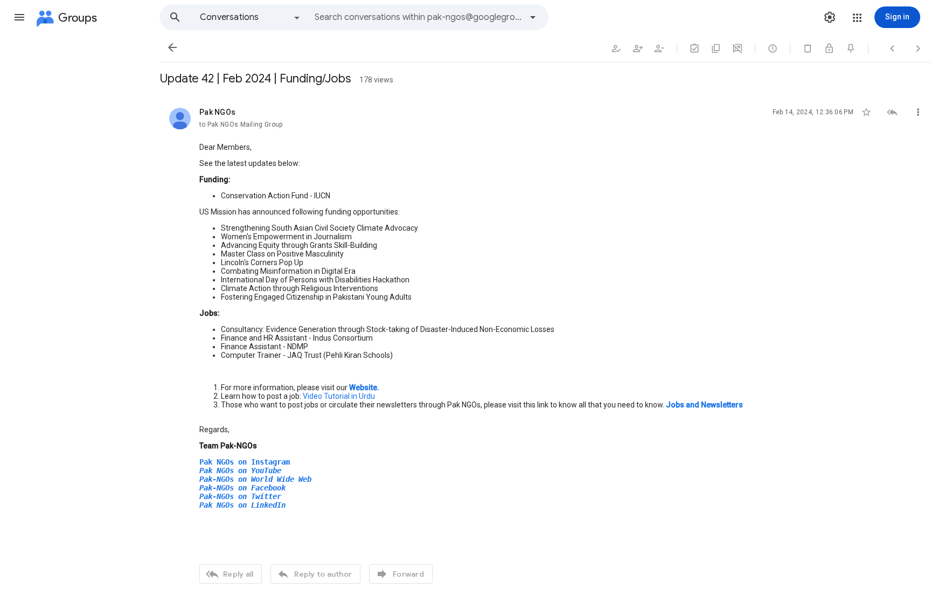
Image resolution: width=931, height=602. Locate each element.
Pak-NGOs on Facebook (242, 487)
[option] (250, 17)
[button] (19, 17)
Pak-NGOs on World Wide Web (255, 479)
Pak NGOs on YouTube (240, 470)
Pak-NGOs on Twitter (240, 496)
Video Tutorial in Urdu (339, 396)
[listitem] (545, 344)
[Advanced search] (533, 17)
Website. (364, 387)
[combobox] (418, 17)
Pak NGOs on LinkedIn (242, 505)
